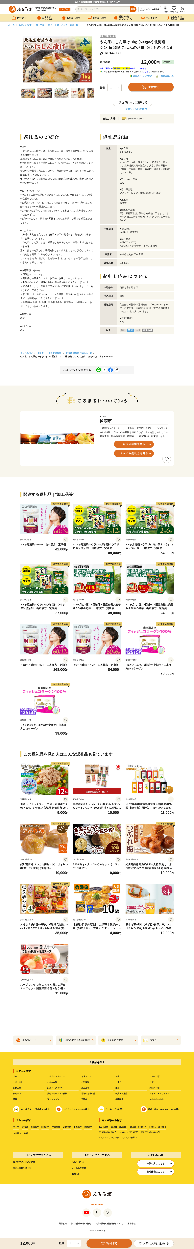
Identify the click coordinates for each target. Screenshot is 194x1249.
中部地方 (56, 1127)
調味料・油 (154, 1088)
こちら (145, 71)
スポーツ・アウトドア (159, 1093)
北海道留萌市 (54, 353)
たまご (118, 1082)
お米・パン (86, 1076)
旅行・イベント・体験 (57, 1093)
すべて (16, 1076)
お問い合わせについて (136, 109)
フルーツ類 (154, 1076)
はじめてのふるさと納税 (24, 1162)
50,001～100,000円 (107, 1132)
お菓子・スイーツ (55, 1088)
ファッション (53, 1099)
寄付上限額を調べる (22, 1168)
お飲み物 (17, 1088)
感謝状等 (119, 1099)
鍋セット (17, 1093)
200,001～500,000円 (150, 1132)
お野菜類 (85, 1082)
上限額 (165, 12)
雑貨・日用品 (121, 1093)
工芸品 (84, 1099)
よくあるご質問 (79, 1168)
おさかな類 (52, 1082)
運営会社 (131, 1223)
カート (182, 12)
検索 (133, 9)
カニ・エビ (18, 1082)
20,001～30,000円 (138, 1127)
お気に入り (174, 12)
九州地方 (17, 1133)
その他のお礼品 (156, 1099)
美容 (15, 1099)
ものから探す (25, 25)
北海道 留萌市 (108, 36)
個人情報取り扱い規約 (81, 1223)
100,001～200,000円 (128, 1132)
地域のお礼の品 (88, 1093)
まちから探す (26, 353)
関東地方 (45, 1127)
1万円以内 (103, 1127)
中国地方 (78, 1127)
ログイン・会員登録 (151, 9)
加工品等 (40, 25)
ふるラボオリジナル (56, 1076)
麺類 (117, 1088)
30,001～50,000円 (157, 1127)
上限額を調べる (166, 76)
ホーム (11, 25)
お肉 (117, 1076)
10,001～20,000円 (119, 1127)
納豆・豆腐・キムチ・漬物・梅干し (65, 25)
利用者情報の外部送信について (109, 1223)
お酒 (152, 1082)
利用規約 (63, 1223)
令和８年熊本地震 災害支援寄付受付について (97, 2)
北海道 (40, 353)
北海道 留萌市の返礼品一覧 (79, 353)
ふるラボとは (78, 1162)
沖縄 (26, 1133)
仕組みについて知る (142, 76)
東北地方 (35, 1127)
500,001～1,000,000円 (109, 1137)
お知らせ (76, 1174)
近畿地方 (67, 1127)
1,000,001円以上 (129, 1137)
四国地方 (88, 1127)
